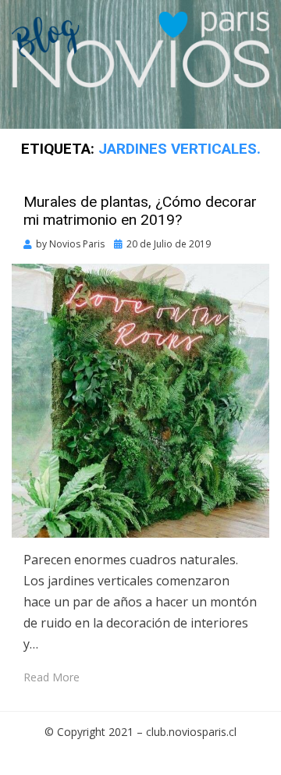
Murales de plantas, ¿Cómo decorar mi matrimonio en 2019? (140, 211)
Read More (51, 677)
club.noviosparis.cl (191, 731)
